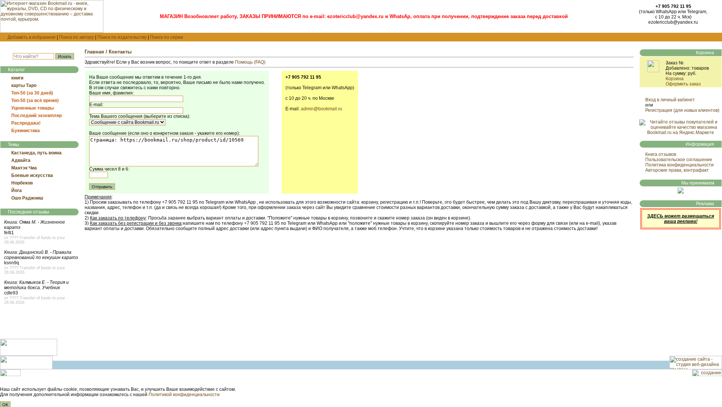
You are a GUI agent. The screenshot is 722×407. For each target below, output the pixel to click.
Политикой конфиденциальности (184, 394)
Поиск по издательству (122, 37)
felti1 (9, 232)
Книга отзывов (660, 154)
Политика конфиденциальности (679, 165)
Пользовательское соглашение (678, 159)
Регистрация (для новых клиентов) (682, 110)
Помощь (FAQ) (250, 62)
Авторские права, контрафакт (677, 170)
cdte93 (11, 293)
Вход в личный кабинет (670, 99)
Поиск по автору (76, 37)
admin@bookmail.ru (321, 108)
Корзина (675, 78)
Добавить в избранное (32, 37)
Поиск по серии (166, 37)
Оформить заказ (683, 84)
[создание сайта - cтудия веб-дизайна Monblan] (695, 367)
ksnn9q (11, 262)
